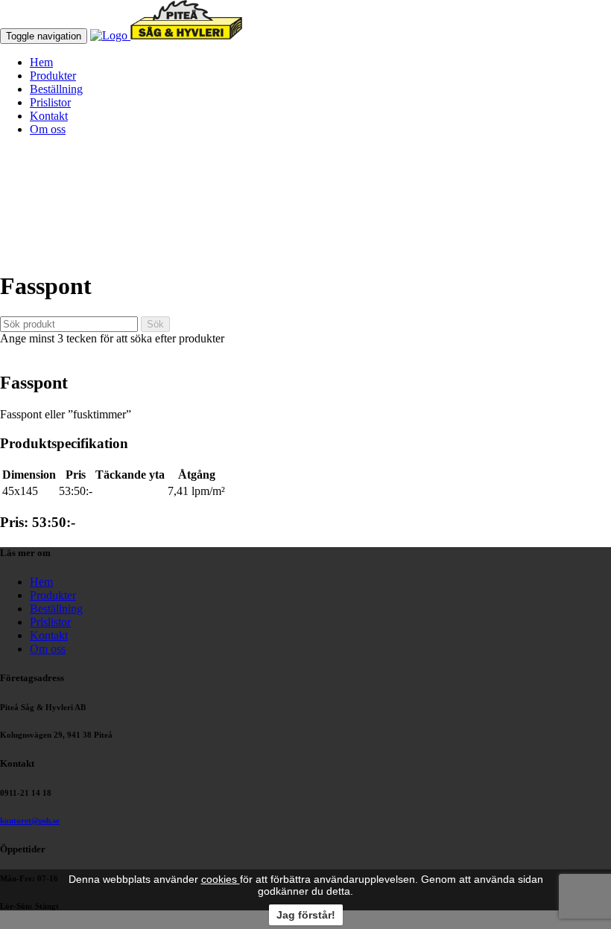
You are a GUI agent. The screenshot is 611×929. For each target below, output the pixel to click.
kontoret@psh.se (30, 820)
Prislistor (50, 102)
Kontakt (49, 115)
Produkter (53, 75)
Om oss (48, 129)
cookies (220, 879)
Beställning (56, 89)
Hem (41, 62)
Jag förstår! (305, 915)
